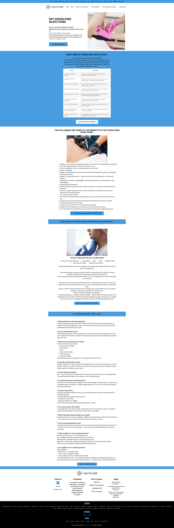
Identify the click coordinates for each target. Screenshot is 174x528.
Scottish (84, 514)
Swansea (77, 521)
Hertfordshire (41, 506)
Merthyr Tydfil (105, 521)
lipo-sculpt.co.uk (87, 525)
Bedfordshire (34, 506)
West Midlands (95, 508)
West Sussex (102, 508)
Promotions (122, 7)
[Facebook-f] (58, 482)
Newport (72, 521)
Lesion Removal (95, 7)
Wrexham (82, 521)
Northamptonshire (6, 506)
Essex (71, 506)
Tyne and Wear (88, 508)
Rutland (59, 508)
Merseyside (169, 506)
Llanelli (96, 521)
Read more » (116, 483)
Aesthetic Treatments (82, 7)
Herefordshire (153, 506)
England (87, 503)
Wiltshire (108, 506)
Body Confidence (116, 482)
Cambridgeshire (60, 506)
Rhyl (100, 521)
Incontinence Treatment (109, 7)
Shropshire (64, 508)
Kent (158, 506)
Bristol (113, 506)
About (72, 7)
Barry (92, 521)
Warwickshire (52, 506)
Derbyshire (118, 506)
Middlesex (67, 506)
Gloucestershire (135, 506)
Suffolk (82, 508)
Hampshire (84, 506)
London (95, 506)
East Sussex (128, 506)
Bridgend (88, 521)
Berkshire (20, 506)
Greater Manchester (144, 506)
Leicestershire (77, 506)
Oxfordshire (13, 506)
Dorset (123, 506)
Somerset (70, 508)
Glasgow (89, 514)
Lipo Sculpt (79, 180)
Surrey (47, 506)
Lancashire (163, 506)
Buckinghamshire (26, 506)
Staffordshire (76, 508)
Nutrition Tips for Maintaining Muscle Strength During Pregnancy (116, 494)
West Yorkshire (110, 508)
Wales (87, 518)
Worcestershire (117, 508)
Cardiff (67, 521)
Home (67, 7)
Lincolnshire (90, 506)
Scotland (87, 511)
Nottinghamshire (101, 506)
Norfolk (54, 508)
